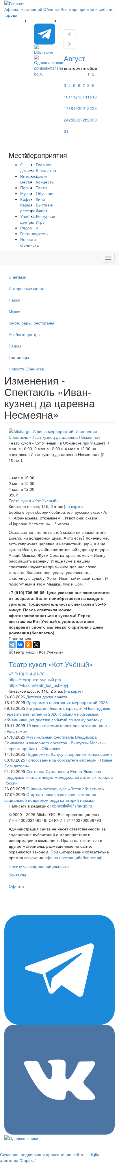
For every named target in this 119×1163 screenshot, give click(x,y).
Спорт (41, 210)
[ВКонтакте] (20, 644)
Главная (43, 164)
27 (80, 120)
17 (66, 108)
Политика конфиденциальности (39, 866)
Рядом (15, 346)
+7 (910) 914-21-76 (26, 674)
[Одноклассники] (28, 644)
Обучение (45, 193)
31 (66, 131)
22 (89, 108)
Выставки (44, 205)
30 (94, 120)
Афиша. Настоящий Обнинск (32, 9)
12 (75, 97)
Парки (14, 300)
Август (74, 58)
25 (70, 120)
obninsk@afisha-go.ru (72, 806)
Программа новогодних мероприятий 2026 (67, 702)
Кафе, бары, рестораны (31, 323)
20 (80, 108)
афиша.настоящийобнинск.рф (73, 857)
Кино (40, 199)
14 (85, 97)
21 (85, 108)
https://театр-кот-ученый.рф (35, 679)
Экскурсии (45, 216)
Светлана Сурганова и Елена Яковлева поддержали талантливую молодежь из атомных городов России (58, 777)
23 (94, 108)
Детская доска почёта (46, 697)
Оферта (16, 886)
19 (75, 108)
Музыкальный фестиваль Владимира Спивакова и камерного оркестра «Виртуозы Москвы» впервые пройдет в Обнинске (55, 742)
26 (75, 120)
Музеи (15, 311)
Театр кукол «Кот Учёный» (34, 500)
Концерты (45, 182)
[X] (36, 644)
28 (85, 120)
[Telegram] (12, 644)
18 (70, 108)
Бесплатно (46, 170)
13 (80, 97)
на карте (73, 506)
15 (89, 97)
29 (89, 120)
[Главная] (14, 3)
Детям (42, 176)
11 (70, 97)
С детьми (17, 277)
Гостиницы (19, 357)
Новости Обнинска (29, 242)
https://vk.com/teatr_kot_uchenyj (38, 685)
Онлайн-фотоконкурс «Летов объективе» (65, 788)
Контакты (17, 875)
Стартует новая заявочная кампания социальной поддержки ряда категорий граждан (50, 797)
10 (66, 97)
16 (94, 97)
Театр (41, 187)
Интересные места (26, 288)
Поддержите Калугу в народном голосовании (69, 754)
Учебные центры (24, 334)
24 (66, 120)
